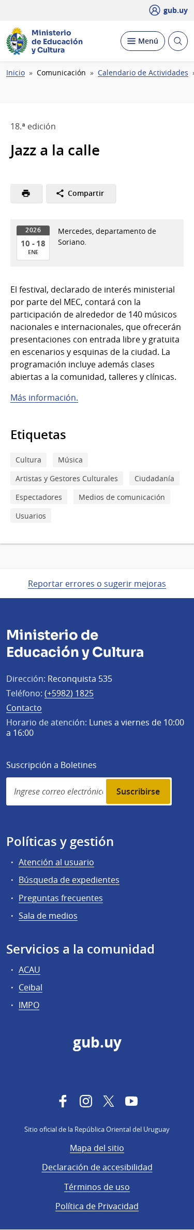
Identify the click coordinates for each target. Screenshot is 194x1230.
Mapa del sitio (97, 1148)
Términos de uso (97, 1187)
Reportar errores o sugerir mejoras (97, 583)
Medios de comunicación (122, 497)
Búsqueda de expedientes (69, 879)
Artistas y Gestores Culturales (67, 478)
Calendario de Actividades (143, 72)
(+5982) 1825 (69, 693)
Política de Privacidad (97, 1206)
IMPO (29, 1005)
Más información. (44, 397)
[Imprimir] (26, 193)
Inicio (15, 72)
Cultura (28, 460)
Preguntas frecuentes (61, 898)
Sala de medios (48, 915)
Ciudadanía (154, 478)
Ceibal (30, 987)
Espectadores (39, 497)
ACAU (29, 969)
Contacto (24, 707)
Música (70, 460)
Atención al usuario (56, 862)
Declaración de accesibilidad (97, 1167)
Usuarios (31, 516)
